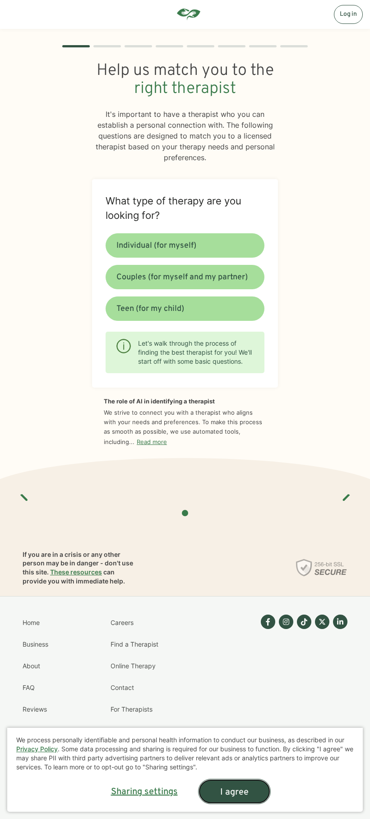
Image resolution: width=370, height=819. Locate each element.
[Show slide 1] (185, 513)
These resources (76, 572)
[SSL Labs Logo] (321, 568)
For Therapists (132, 709)
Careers (122, 622)
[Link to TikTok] (304, 622)
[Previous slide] (24, 494)
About (31, 666)
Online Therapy (133, 666)
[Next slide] (345, 494)
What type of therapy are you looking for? (173, 208)
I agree (234, 792)
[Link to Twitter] (322, 622)
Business (35, 644)
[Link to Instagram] (286, 622)
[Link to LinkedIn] (340, 622)
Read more (152, 441)
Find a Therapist (134, 644)
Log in (348, 14)
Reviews (35, 709)
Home (31, 622)
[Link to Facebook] (268, 622)
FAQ (29, 687)
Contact (122, 687)
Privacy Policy (37, 749)
